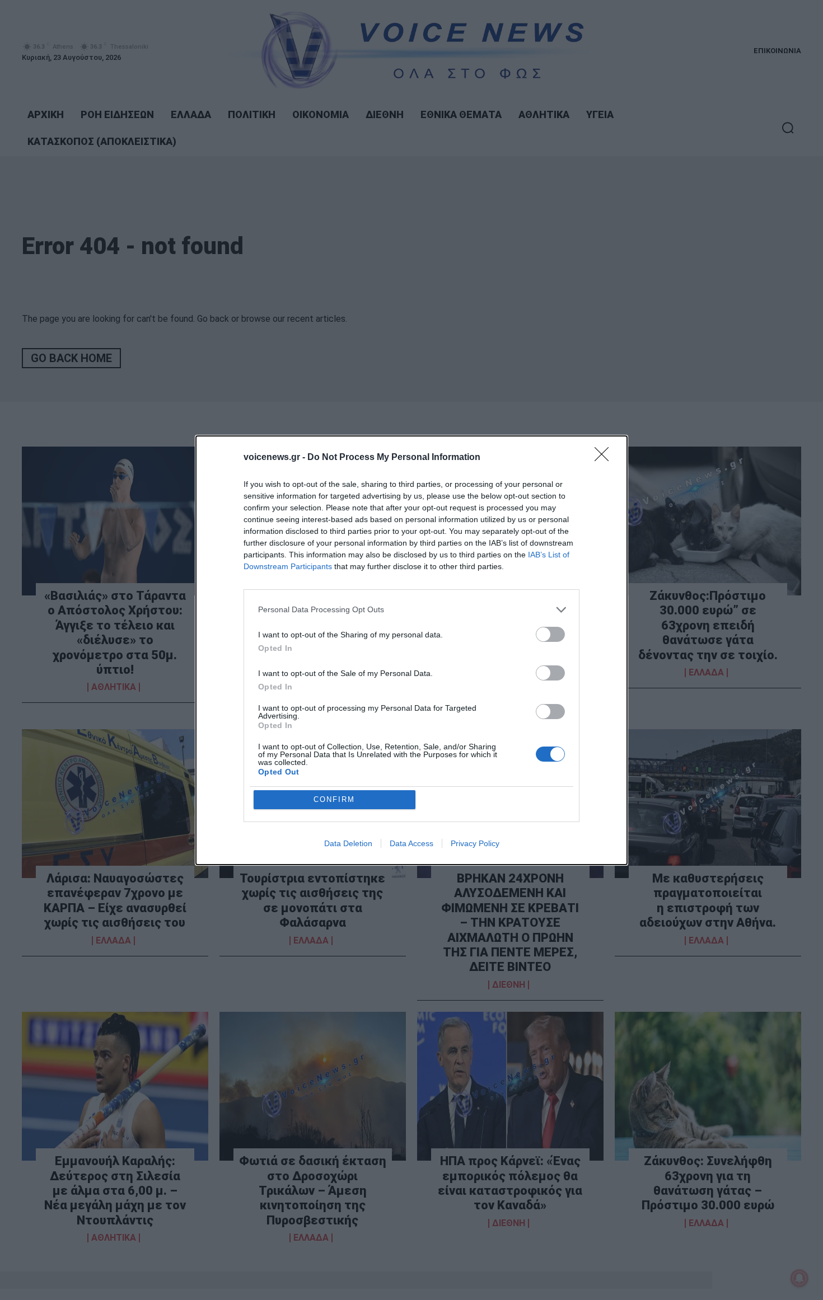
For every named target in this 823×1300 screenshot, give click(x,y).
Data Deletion (348, 843)
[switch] (550, 634)
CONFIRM (334, 799)
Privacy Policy (475, 843)
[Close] (605, 457)
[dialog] (411, 650)
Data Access (411, 843)
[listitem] (411, 610)
